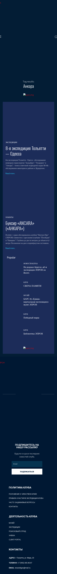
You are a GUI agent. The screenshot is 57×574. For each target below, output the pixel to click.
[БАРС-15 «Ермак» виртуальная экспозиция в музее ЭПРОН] (12, 300)
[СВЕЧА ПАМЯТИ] (12, 285)
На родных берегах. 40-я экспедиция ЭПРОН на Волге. (35, 270)
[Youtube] (23, 432)
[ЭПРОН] (28, 394)
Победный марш (31, 318)
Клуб (26, 282)
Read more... (10, 174)
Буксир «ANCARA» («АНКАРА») (20, 225)
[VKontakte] (18, 432)
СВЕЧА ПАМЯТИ (32, 286)
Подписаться (27, 472)
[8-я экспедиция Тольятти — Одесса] (28, 121)
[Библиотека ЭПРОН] (12, 332)
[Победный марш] (12, 316)
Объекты (9, 217)
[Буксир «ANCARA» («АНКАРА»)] (28, 196)
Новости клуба (31, 264)
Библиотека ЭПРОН (33, 334)
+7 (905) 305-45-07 (25, 563)
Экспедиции (11, 142)
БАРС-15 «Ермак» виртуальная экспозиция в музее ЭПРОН (36, 302)
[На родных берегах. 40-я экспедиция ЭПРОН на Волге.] (12, 269)
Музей (26, 295)
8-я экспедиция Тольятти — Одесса (26, 151)
